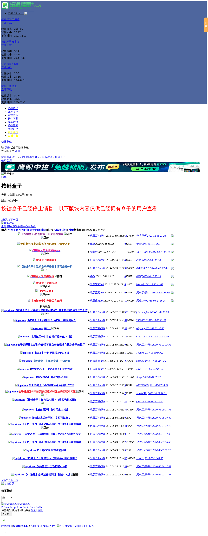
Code (32, 507)
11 (125, 369)
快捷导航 (6, 141)
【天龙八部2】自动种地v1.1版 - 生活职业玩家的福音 (51, 442)
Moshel (140, 284)
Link (19, 507)
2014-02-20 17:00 (158, 268)
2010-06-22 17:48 (161, 474)
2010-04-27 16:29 (156, 300)
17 (125, 336)
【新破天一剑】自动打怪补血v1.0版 (51, 336)
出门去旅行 (142, 385)
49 (125, 328)
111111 (47, 328)
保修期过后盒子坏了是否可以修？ (51, 417)
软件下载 (13, 118)
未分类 (32, 226)
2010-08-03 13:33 (161, 344)
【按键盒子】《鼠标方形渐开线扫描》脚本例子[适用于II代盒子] (51, 310)
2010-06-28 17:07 (161, 466)
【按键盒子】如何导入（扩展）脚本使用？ (51, 320)
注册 (17, 151)
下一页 (14, 219)
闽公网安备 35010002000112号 (76, 526)
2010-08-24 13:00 (153, 401)
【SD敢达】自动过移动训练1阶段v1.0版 (47, 474)
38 (125, 409)
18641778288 (143, 252)
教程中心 (23, 226)
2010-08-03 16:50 (161, 442)
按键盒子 (60, 157)
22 (125, 401)
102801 (140, 352)
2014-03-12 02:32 (154, 369)
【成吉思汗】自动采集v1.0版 (51, 409)
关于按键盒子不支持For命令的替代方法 (51, 385)
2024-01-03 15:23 (159, 312)
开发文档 (13, 111)
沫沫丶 (140, 458)
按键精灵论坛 (9, 157)
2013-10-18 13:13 (151, 276)
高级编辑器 (23, 504)
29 (125, 360)
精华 (3, 177)
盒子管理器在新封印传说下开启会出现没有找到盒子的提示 (51, 344)
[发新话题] (7, 223)
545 (126, 312)
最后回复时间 (38, 229)
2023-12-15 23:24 (156, 235)
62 (125, 320)
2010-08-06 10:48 (161, 417)
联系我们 (6, 526)
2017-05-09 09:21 (154, 352)
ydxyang (140, 328)
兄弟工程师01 (97, 312)
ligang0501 (142, 360)
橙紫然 (93, 252)
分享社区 (141, 235)
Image (13, 507)
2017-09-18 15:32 (160, 252)
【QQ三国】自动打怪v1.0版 (51, 466)
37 (125, 268)
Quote (26, 507)
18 (125, 252)
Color (7, 507)
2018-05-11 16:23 (151, 243)
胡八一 (140, 369)
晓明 (92, 276)
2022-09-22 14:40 (154, 328)
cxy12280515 (143, 336)
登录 (7, 147)
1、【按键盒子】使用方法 (58, 369)
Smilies (39, 507)
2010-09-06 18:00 (160, 292)
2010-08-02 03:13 (154, 458)
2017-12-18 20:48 (160, 336)
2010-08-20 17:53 (161, 409)
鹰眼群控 (13, 128)
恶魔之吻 (141, 300)
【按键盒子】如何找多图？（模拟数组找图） (51, 399)
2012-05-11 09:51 (151, 377)
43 (125, 458)
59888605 (141, 320)
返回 (3, 219)
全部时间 (24, 229)
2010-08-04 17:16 (161, 425)
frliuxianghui (142, 312)
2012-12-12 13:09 (153, 284)
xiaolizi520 (141, 393)
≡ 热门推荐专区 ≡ (29, 157)
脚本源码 (12, 226)
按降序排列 (60, 229)
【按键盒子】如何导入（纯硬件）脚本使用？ (51, 458)
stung (139, 377)
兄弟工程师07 (97, 235)
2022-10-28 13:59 (156, 320)
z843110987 (142, 268)
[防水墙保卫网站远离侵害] (4, 520)
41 (125, 425)
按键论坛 (13, 108)
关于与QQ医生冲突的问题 (51, 450)
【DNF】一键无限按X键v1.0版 (51, 352)
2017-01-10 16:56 (158, 360)
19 (125, 300)
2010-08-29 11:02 (157, 393)
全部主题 (13, 229)
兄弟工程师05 (97, 260)
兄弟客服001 (97, 300)
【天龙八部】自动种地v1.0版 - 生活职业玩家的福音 (51, 434)
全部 (3, 226)
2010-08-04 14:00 (161, 434)
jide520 (140, 401)
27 (125, 442)
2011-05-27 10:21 (159, 385)
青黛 (92, 243)
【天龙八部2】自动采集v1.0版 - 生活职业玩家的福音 (51, 424)
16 (125, 235)
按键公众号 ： (16, 13)
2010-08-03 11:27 (161, 450)
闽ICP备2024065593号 (43, 526)
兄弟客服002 (97, 284)
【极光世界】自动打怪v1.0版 (51, 377)
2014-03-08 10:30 (151, 260)
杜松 (138, 260)
